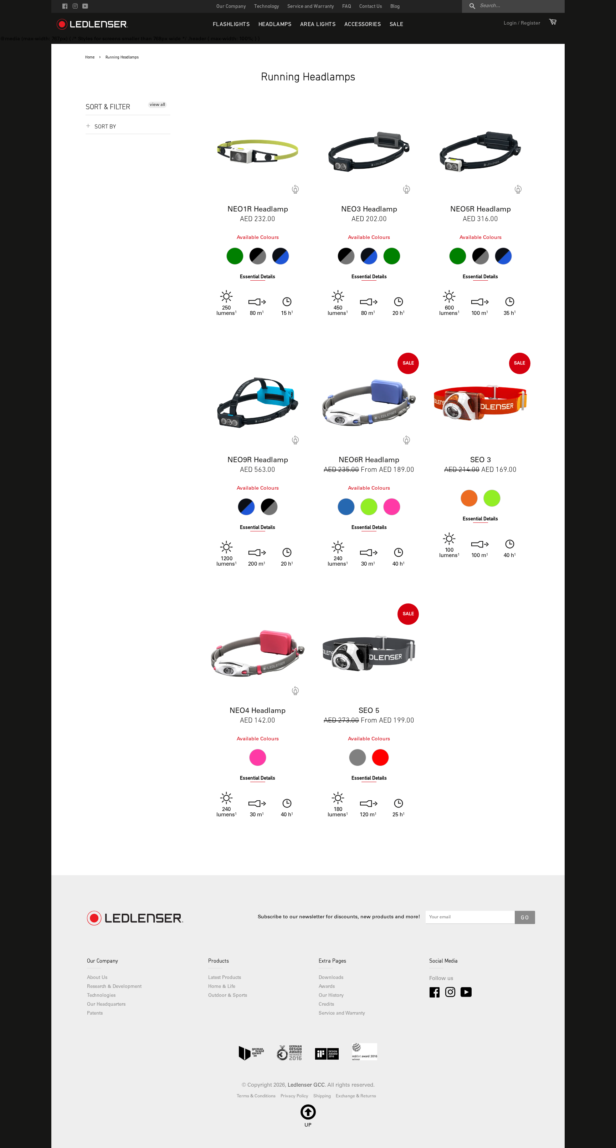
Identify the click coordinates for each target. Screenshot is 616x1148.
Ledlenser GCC (306, 1085)
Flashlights (231, 24)
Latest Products (224, 978)
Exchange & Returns (356, 1096)
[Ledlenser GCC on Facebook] (65, 7)
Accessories (362, 24)
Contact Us (370, 6)
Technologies (101, 996)
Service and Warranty (310, 6)
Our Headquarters (106, 1004)
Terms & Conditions (256, 1096)
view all (157, 105)
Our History (331, 996)
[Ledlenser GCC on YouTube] (85, 7)
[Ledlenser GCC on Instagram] (75, 7)
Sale (397, 24)
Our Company (231, 6)
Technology (266, 6)
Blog (395, 6)
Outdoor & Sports (227, 996)
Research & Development (114, 987)
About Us (97, 978)
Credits (326, 1004)
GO (525, 918)
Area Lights (318, 24)
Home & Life (221, 987)
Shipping (322, 1096)
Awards (327, 987)
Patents (95, 1013)
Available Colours (258, 237)
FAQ (346, 6)
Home (89, 58)
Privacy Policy (294, 1096)
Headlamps (275, 24)
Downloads (331, 978)
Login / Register (522, 23)
